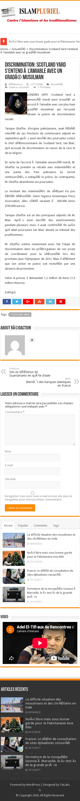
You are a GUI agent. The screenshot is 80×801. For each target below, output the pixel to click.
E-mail (9, 465)
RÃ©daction (15, 84)
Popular (23, 525)
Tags (56, 525)
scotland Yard (20, 314)
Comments (40, 525)
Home (4, 49)
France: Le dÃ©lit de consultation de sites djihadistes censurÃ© (50, 741)
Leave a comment (19, 87)
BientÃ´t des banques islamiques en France (48, 382)
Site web (10, 479)
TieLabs (65, 784)
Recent (8, 525)
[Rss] (40, 790)
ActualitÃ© (19, 49)
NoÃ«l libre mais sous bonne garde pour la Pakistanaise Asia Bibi (49, 723)
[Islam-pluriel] (40, 16)
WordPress (33, 784)
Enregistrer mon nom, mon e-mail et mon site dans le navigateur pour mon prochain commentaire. (38, 497)
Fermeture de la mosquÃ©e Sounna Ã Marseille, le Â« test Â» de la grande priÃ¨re (51, 592)
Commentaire (14, 412)
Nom (8, 451)
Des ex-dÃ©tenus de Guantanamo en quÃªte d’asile (29, 372)
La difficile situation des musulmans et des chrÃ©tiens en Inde (50, 703)
